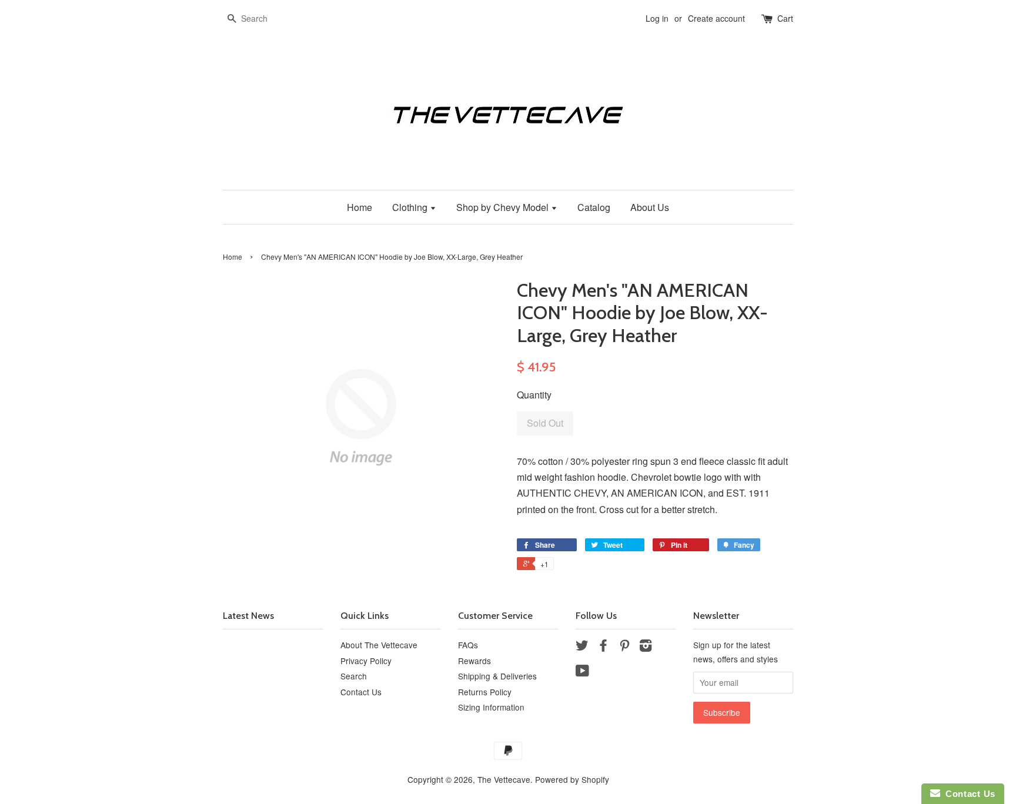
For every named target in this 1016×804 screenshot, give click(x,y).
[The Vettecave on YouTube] (582, 672)
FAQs (468, 645)
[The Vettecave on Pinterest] (624, 647)
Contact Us (361, 692)
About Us (649, 207)
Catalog (593, 207)
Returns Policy (485, 692)
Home (359, 207)
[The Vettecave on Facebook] (603, 647)
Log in (657, 18)
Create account (716, 18)
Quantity (534, 394)
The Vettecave (503, 779)
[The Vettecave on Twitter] (582, 647)
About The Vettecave (378, 645)
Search (353, 676)
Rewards (474, 660)
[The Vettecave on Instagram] (645, 647)
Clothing (411, 207)
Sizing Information (491, 707)
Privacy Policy (366, 660)
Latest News (248, 615)
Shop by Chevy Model (503, 207)
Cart (785, 18)
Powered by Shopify (572, 779)
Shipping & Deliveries (497, 676)
